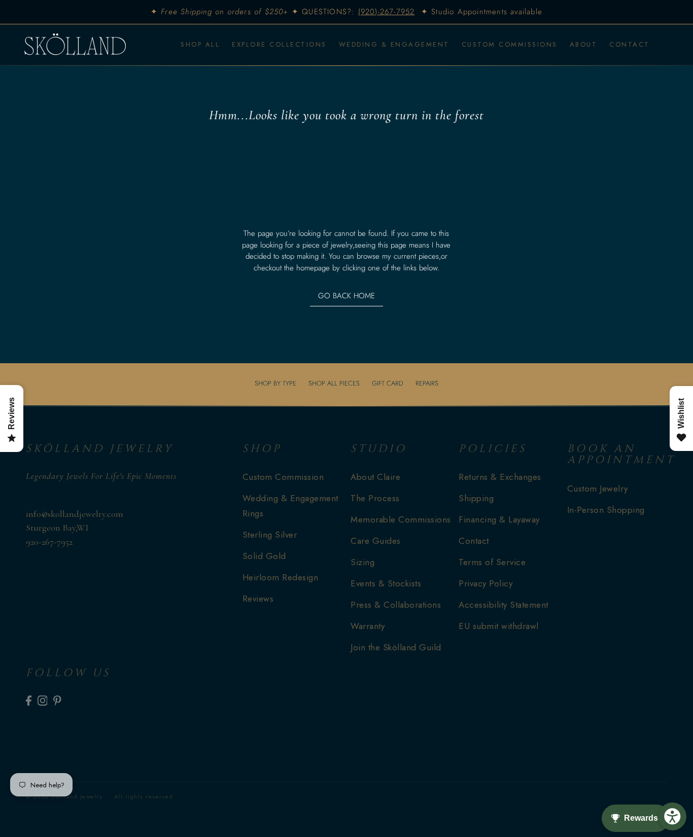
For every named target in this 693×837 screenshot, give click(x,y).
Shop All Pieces (334, 383)
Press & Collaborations (396, 605)
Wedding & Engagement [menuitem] (394, 44)
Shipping (476, 498)
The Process (375, 498)
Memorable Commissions (401, 519)
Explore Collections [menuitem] (279, 44)
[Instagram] (43, 700)
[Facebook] (28, 700)
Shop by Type (275, 383)
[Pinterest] (57, 700)
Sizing (362, 562)
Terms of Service (492, 562)
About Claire (375, 477)
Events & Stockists (386, 583)
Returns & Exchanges (500, 477)
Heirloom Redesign (280, 577)
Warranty (368, 626)
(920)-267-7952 (386, 11)
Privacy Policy (485, 583)
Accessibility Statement (503, 605)
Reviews (258, 598)
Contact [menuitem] (629, 44)
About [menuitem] (584, 44)
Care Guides (376, 541)
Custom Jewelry (597, 488)
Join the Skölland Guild (396, 647)
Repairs (426, 383)
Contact (474, 541)
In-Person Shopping (606, 510)
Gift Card (387, 383)
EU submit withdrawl (499, 626)
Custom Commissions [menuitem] (510, 44)
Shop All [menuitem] (200, 44)
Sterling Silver (269, 535)
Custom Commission (283, 477)
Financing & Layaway (499, 519)
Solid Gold (264, 556)
